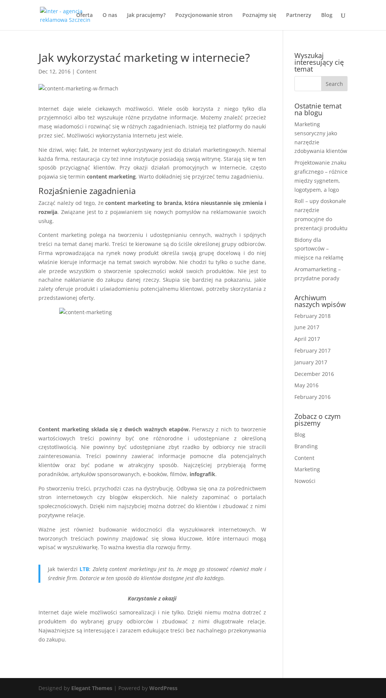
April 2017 (307, 338)
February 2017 (312, 350)
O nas (110, 15)
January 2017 (310, 362)
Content (86, 71)
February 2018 (312, 315)
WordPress (163, 688)
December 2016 (314, 373)
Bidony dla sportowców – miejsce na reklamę (318, 248)
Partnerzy (298, 15)
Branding (306, 446)
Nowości (305, 480)
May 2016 (306, 385)
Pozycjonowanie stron (204, 15)
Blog (326, 15)
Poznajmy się (259, 15)
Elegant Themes (91, 688)
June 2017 (306, 327)
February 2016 (312, 396)
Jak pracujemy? (146, 15)
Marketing (307, 469)
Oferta (84, 15)
